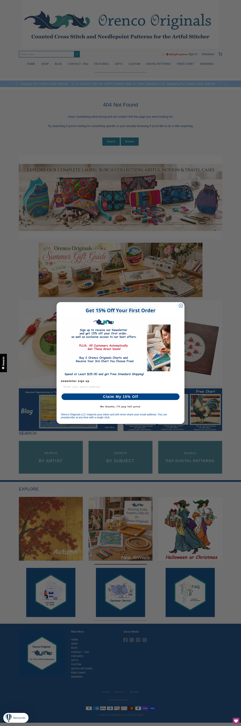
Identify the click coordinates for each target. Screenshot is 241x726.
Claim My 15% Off (120, 397)
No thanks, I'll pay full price (120, 406)
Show (3, 363)
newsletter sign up (75, 381)
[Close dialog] (181, 306)
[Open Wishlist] (236, 721)
